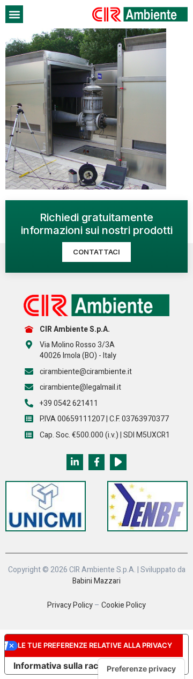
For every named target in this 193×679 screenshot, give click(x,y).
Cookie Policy (123, 605)
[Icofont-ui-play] (118, 462)
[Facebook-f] (96, 462)
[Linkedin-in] (74, 462)
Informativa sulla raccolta (65, 665)
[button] (14, 14)
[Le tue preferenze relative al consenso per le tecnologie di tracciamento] (141, 669)
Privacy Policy (70, 605)
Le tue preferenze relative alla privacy (95, 645)
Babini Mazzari (96, 581)
